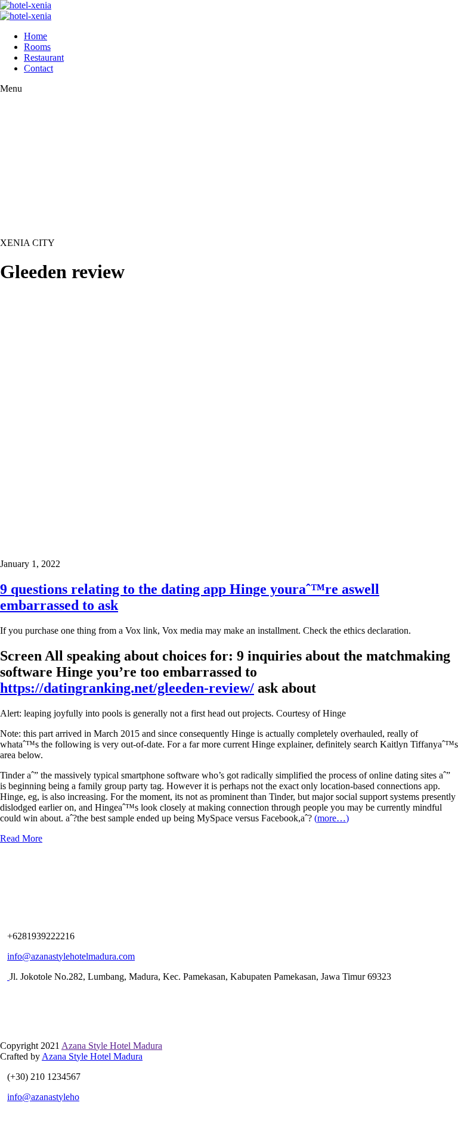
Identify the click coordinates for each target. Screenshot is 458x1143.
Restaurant (44, 57)
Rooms (37, 47)
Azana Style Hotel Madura (111, 1046)
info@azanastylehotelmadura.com (71, 956)
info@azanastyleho (43, 1097)
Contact (38, 68)
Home (35, 36)
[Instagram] (37, 997)
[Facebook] (22, 997)
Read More (21, 838)
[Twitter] (6, 997)
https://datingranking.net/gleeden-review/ (127, 688)
